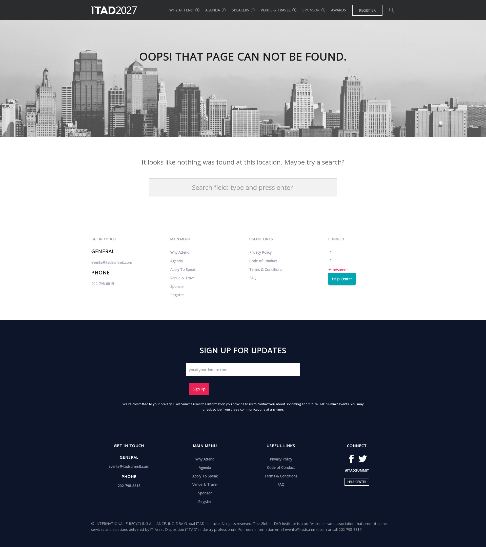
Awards (338, 10)
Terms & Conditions (265, 269)
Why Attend (181, 10)
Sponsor (310, 10)
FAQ (252, 277)
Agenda (212, 10)
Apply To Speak (183, 269)
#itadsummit (339, 269)
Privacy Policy (260, 252)
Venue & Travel (276, 10)
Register (367, 10)
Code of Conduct (263, 260)
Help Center (342, 278)
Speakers (240, 10)
